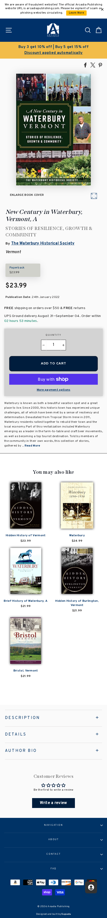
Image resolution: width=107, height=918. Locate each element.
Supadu (66, 914)
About (53, 839)
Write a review (53, 803)
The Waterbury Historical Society (43, 243)
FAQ (54, 868)
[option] (53, 50)
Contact (53, 854)
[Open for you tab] (91, 887)
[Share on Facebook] (85, 65)
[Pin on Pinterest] (100, 65)
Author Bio (21, 750)
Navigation (53, 825)
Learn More (76, 13)
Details (15, 734)
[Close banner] (102, 9)
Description (22, 718)
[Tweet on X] (92, 65)
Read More (32, 446)
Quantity (53, 335)
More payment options (53, 390)
